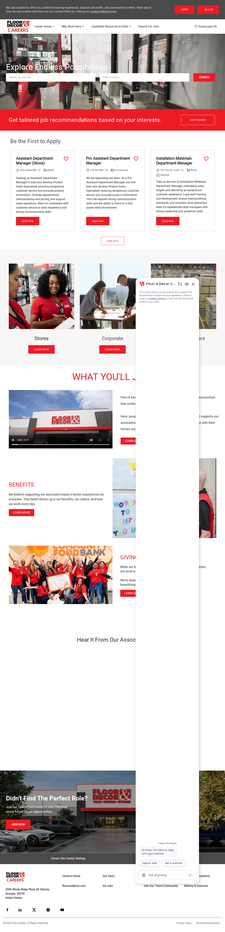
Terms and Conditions (208, 923)
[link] (133, 441)
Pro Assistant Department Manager (108, 160)
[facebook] (7, 910)
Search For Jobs (148, 26)
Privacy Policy (184, 923)
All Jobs (108, 886)
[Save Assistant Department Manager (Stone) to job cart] (66, 159)
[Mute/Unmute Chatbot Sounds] (186, 283)
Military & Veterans (196, 886)
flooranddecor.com (74, 886)
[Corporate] (112, 309)
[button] (204, 77)
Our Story (109, 876)
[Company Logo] (18, 26)
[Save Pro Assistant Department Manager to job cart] (136, 159)
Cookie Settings (100, 11)
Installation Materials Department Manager (174, 160)
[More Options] (144, 875)
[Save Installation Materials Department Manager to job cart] (206, 159)
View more (112, 241)
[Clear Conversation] (179, 284)
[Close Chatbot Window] (193, 284)
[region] (167, 579)
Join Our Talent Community (160, 886)
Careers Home (71, 876)
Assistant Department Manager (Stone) (34, 160)
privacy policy (157, 298)
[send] (191, 875)
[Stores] (41, 309)
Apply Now (28, 221)
